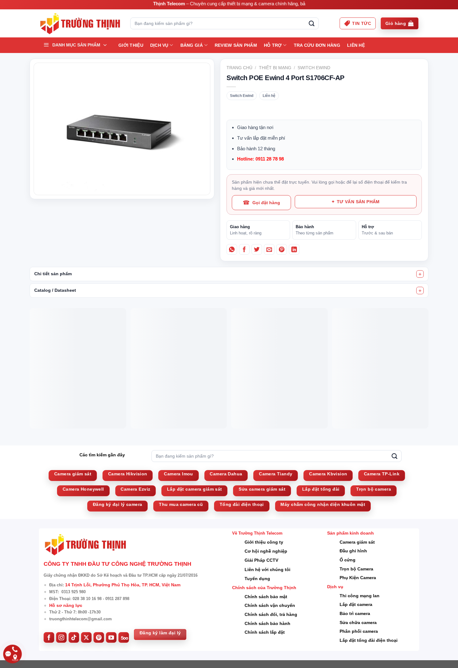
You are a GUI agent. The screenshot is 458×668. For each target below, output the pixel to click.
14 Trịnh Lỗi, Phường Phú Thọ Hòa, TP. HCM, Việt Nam (122, 629)
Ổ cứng (347, 605)
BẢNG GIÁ (191, 45)
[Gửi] (311, 23)
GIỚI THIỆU (130, 45)
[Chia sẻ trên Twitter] (256, 249)
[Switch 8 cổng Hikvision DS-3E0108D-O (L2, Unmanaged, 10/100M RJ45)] (306, 376)
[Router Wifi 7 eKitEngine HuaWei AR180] (76, 376)
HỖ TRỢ (273, 45)
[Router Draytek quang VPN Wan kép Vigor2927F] (152, 376)
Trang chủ (239, 67)
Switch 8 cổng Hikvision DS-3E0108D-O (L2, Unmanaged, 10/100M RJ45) (303, 437)
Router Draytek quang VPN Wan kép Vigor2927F (152, 430)
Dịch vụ (159, 45)
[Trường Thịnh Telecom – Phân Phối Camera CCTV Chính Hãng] (80, 23)
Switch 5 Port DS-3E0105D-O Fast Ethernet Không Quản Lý (381, 433)
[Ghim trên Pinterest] (281, 249)
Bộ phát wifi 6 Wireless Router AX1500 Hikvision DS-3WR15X (227, 433)
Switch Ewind (314, 67)
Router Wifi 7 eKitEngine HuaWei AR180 (74, 430)
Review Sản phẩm (236, 45)
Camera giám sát (357, 586)
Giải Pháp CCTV (261, 605)
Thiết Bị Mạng (275, 67)
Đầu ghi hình (353, 596)
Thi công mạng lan (359, 640)
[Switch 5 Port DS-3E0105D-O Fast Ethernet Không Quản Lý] (382, 376)
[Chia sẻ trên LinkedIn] (294, 249)
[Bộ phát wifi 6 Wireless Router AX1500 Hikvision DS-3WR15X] (229, 376)
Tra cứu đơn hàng (317, 45)
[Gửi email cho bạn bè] (269, 249)
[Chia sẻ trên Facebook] (244, 249)
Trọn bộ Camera (356, 613)
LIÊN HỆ (356, 45)
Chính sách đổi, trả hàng (271, 659)
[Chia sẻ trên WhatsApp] (232, 249)
